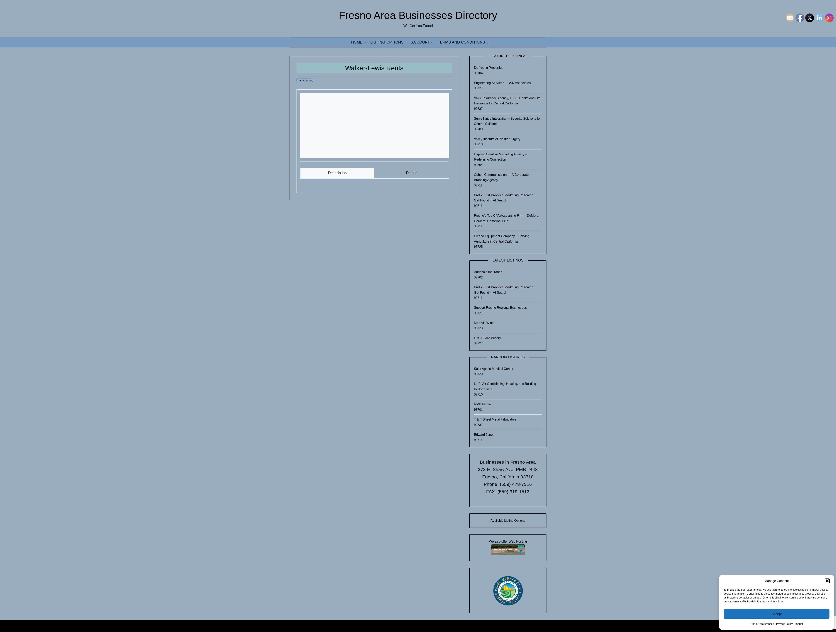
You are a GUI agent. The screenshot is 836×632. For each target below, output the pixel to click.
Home (356, 42)
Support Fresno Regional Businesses (500, 307)
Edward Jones (484, 434)
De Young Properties (488, 67)
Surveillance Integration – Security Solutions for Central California (507, 121)
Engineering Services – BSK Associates (502, 83)
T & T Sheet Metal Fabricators (495, 419)
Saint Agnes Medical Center (493, 368)
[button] (827, 581)
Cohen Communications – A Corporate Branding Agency (501, 177)
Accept (777, 614)
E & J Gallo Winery (487, 338)
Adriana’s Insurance (488, 272)
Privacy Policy (784, 623)
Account (420, 42)
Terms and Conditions (461, 42)
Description (337, 173)
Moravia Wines (484, 323)
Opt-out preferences (762, 623)
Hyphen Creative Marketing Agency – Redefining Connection (500, 156)
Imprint (799, 623)
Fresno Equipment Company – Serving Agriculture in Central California (501, 238)
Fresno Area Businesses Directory (418, 15)
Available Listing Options (507, 520)
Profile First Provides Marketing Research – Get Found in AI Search (505, 197)
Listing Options (387, 42)
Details (411, 173)
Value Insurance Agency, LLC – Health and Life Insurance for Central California (507, 100)
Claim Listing (305, 80)
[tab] (337, 173)
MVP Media (482, 404)
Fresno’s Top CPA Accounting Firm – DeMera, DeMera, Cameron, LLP (506, 218)
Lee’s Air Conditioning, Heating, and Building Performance (505, 386)
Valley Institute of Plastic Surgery (497, 139)
